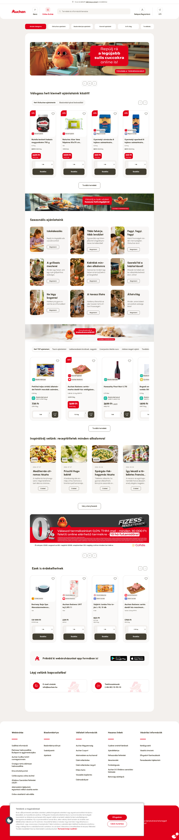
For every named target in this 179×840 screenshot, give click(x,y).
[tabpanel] (89, 141)
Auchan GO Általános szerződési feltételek (120, 771)
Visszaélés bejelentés (84, 775)
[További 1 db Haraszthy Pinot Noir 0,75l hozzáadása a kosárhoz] (121, 413)
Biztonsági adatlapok (116, 777)
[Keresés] (60, 11)
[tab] (45, 102)
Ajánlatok (47, 755)
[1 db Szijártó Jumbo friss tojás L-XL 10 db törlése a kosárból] (96, 629)
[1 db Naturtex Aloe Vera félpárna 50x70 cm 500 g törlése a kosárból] (65, 164)
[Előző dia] (85, 83)
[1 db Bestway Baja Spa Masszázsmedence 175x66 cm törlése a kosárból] (34, 629)
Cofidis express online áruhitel (23, 776)
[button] (9, 820)
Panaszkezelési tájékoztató (150, 760)
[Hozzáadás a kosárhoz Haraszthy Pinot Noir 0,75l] (127, 414)
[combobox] (93, 11)
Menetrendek (113, 760)
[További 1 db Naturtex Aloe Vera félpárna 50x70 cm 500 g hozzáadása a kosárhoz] (83, 164)
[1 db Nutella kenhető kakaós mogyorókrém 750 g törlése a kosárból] (34, 164)
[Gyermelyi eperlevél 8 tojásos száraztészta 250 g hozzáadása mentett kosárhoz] (146, 113)
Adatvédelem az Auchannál (86, 755)
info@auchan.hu (50, 687)
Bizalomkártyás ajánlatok (82, 26)
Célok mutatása (117, 824)
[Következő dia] (94, 83)
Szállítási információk (20, 746)
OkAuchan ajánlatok (59, 26)
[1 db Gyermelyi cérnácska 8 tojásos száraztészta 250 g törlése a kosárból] (96, 164)
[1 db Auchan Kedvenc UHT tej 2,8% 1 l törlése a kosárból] (65, 629)
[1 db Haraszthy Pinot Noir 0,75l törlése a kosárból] (121, 415)
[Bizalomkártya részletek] (33, 398)
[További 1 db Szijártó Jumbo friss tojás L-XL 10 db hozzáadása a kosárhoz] (114, 629)
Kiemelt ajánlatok (105, 26)
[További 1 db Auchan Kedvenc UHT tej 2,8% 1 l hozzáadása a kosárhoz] (83, 629)
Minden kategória (36, 26)
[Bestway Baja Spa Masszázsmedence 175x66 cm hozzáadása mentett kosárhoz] (53, 578)
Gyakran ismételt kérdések (118, 746)
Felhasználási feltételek (117, 755)
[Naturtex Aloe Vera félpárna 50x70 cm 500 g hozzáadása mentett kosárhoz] (84, 113)
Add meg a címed (92, 2)
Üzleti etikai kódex (83, 760)
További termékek (89, 185)
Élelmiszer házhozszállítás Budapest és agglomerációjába (24, 751)
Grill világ (128, 26)
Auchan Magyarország (84, 746)
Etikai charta (80, 770)
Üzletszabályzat (82, 780)
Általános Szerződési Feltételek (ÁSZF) (24, 781)
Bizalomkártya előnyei (52, 746)
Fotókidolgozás (114, 765)
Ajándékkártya (113, 751)
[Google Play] (119, 658)
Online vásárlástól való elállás (23, 794)
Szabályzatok (49, 751)
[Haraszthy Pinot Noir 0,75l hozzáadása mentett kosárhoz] (129, 360)
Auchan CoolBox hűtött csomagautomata (20, 758)
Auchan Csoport (82, 751)
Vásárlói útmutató (147, 751)
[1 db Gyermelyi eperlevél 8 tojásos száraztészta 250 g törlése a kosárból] (127, 164)
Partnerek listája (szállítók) (67, 829)
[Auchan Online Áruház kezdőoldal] (18, 11)
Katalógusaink (145, 746)
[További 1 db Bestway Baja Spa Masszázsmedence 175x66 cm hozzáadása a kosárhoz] (52, 629)
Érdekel (43, 488)
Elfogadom (117, 817)
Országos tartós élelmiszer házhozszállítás (22, 765)
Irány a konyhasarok (89, 506)
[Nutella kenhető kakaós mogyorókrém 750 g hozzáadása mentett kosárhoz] (53, 113)
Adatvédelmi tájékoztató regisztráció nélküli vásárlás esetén (25, 788)
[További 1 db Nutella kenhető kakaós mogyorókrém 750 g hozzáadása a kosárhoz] (52, 164)
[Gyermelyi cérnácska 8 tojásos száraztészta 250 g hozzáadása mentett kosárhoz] (115, 113)
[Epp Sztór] (137, 658)
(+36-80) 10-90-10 (113, 687)
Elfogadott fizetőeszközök (150, 755)
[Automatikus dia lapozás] (90, 83)
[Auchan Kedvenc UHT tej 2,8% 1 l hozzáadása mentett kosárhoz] (84, 578)
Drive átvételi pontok (20, 771)
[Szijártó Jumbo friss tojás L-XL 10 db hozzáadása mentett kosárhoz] (115, 578)
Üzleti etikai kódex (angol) (86, 765)
